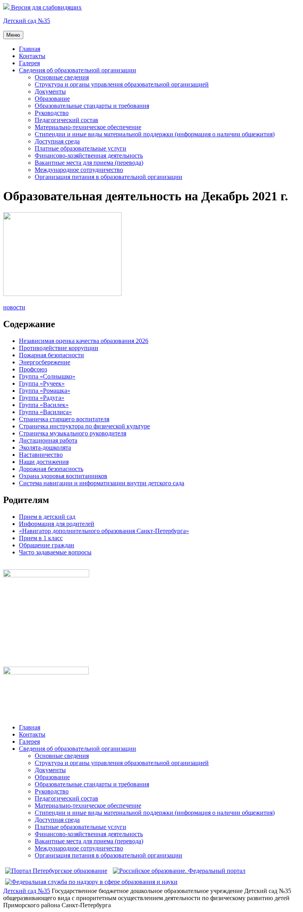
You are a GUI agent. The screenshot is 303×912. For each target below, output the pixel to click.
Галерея (29, 63)
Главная (29, 48)
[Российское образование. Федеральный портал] (179, 870)
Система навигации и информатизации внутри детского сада (101, 483)
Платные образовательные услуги (80, 148)
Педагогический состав (66, 120)
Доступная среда (57, 141)
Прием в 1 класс (41, 538)
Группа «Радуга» (41, 397)
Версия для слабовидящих (45, 7)
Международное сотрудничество (79, 169)
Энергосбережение (44, 362)
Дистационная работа (48, 440)
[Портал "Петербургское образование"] (56, 870)
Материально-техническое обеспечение (88, 127)
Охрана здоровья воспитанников (63, 476)
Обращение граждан (46, 545)
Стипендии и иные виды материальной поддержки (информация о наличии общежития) (155, 134)
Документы (50, 91)
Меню (13, 35)
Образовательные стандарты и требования (92, 105)
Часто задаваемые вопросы (55, 552)
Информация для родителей (56, 523)
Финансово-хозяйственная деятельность (89, 155)
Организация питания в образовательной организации (108, 176)
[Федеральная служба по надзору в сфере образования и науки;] (91, 881)
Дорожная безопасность (51, 468)
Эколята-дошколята (45, 447)
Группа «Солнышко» (47, 376)
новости (14, 307)
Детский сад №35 (26, 20)
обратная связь (23, 565)
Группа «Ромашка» (44, 390)
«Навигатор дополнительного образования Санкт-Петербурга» (104, 531)
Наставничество (41, 454)
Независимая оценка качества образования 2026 (83, 340)
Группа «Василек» (44, 404)
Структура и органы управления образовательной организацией (122, 84)
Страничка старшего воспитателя (64, 419)
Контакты (32, 56)
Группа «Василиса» (45, 412)
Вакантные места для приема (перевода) (89, 162)
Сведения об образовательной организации (77, 70)
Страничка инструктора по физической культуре (84, 426)
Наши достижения (44, 461)
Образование (52, 98)
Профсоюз (33, 369)
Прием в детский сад (47, 516)
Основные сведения (62, 77)
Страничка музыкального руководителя (72, 433)
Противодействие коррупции (58, 348)
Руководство (52, 112)
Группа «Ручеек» (42, 383)
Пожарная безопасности (51, 355)
